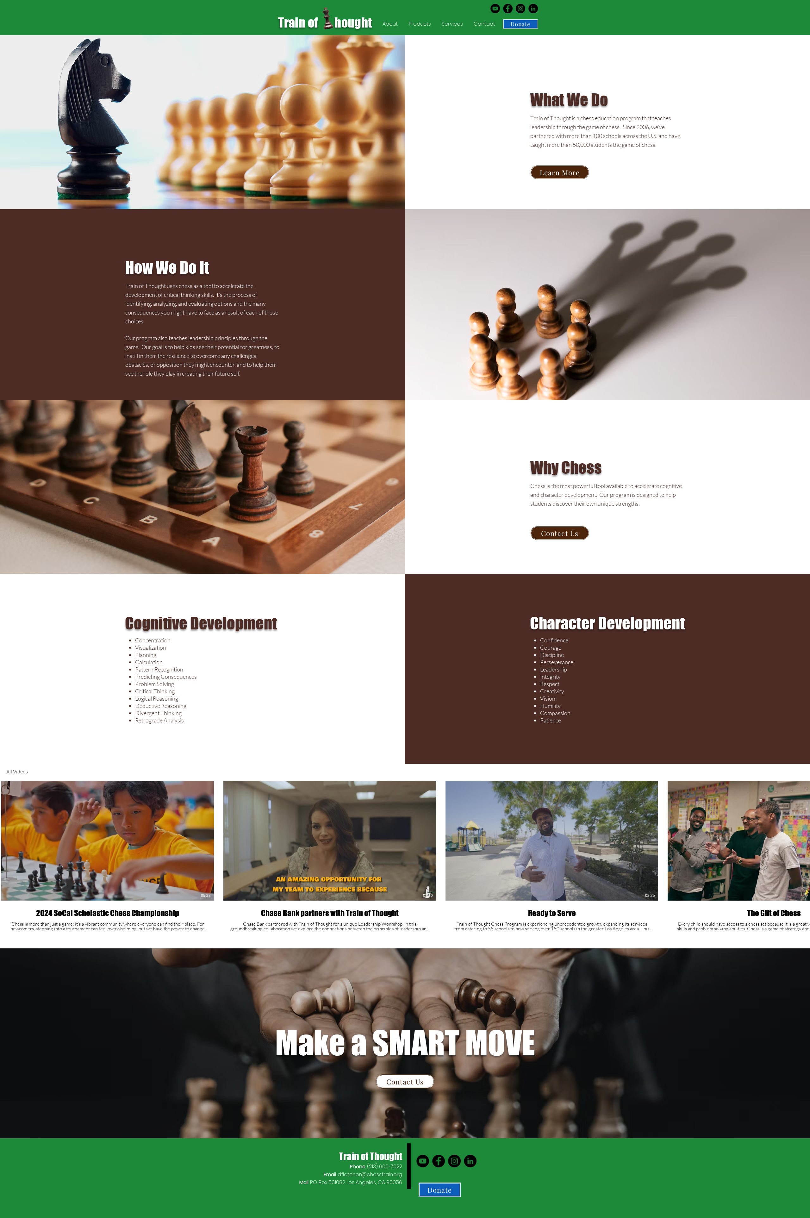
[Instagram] (520, 8)
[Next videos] (801, 839)
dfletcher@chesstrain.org (370, 1174)
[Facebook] (508, 8)
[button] (391, 24)
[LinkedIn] (533, 8)
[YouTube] (495, 8)
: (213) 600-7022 (376, 1166)
